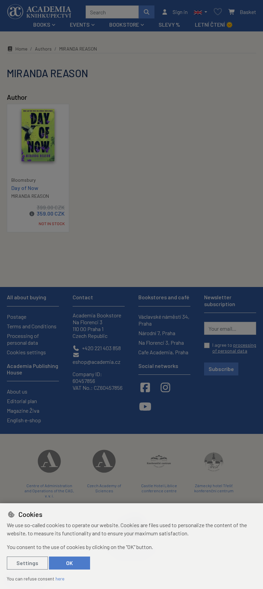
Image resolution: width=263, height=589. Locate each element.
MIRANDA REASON (30, 196)
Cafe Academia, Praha (163, 352)
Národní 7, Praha (156, 333)
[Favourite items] (217, 12)
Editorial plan (22, 401)
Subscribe (221, 369)
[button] (200, 12)
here (59, 578)
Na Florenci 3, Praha (161, 342)
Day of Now (24, 187)
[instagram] (165, 387)
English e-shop (24, 420)
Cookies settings (26, 352)
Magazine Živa (23, 410)
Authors (43, 49)
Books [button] (41, 24)
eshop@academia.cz (97, 361)
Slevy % (169, 24)
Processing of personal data (23, 339)
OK (69, 563)
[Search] (146, 11)
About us (17, 391)
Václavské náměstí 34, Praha (163, 320)
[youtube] (145, 406)
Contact (83, 297)
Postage (16, 316)
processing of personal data (234, 348)
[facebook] (145, 387)
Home (21, 49)
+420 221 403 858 (101, 348)
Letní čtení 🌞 (214, 24)
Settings (27, 563)
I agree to (234, 348)
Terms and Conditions (32, 326)
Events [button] (80, 24)
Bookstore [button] (124, 24)
